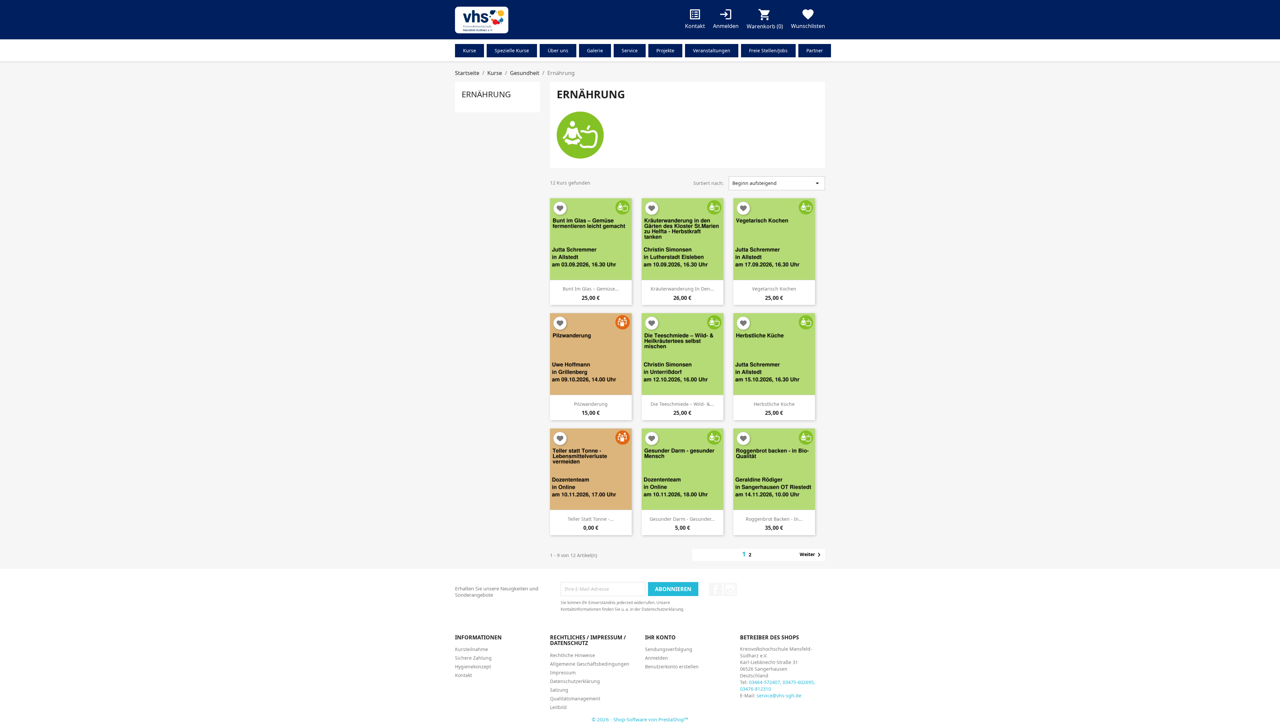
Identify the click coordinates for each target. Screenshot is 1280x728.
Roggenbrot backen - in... (774, 519)
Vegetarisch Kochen (774, 289)
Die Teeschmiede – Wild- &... (682, 404)
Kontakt (695, 20)
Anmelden (656, 658)
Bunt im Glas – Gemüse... (591, 289)
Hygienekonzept (473, 666)
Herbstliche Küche (774, 404)
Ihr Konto (660, 637)
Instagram (730, 589)
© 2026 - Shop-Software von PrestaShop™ (640, 719)
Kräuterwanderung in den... (682, 289)
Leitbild (558, 707)
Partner (814, 50)
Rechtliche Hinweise (572, 655)
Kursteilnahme (471, 649)
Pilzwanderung (591, 404)
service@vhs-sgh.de (779, 695)
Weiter (811, 555)
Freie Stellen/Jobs (768, 50)
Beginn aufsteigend (776, 183)
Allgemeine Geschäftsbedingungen (589, 664)
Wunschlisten (808, 20)
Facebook (715, 589)
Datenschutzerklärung (575, 681)
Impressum (563, 672)
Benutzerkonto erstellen (672, 666)
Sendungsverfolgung (668, 649)
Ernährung (486, 94)
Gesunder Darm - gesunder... (682, 519)
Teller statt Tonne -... (591, 519)
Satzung (559, 690)
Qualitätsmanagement (575, 698)
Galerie (595, 50)
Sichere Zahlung (473, 658)
